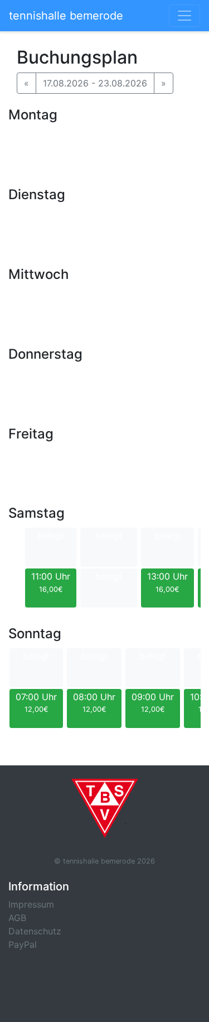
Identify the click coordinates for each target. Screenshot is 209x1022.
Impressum (31, 904)
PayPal (22, 944)
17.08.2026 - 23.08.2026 (95, 83)
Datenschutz (34, 931)
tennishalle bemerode (66, 15)
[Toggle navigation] (184, 15)
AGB (17, 917)
